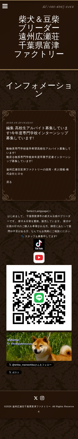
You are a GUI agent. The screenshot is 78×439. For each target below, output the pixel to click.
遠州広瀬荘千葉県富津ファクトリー (31, 406)
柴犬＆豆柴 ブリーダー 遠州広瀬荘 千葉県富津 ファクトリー (39, 37)
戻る (9, 181)
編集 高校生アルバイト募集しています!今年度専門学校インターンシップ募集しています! (37, 133)
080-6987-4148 (61, 7)
